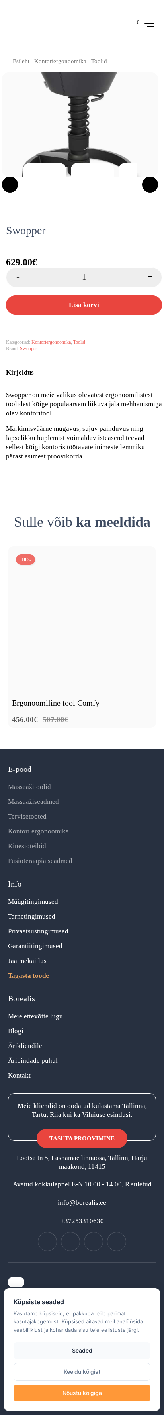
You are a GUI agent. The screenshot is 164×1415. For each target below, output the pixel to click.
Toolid (99, 61)
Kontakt (19, 1075)
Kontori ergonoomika (38, 831)
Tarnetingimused (31, 916)
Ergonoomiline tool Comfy (56, 702)
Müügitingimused (33, 901)
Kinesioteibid (27, 846)
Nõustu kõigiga (82, 1392)
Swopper (28, 348)
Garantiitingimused (35, 946)
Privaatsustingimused (38, 931)
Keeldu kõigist (82, 1371)
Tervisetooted (27, 816)
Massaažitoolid (29, 787)
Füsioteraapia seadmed (40, 861)
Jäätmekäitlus (27, 961)
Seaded (82, 1350)
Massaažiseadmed (33, 801)
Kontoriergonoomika (60, 61)
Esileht (21, 61)
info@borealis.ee (82, 1202)
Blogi (15, 1031)
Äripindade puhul (33, 1060)
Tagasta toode (28, 975)
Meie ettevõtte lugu (35, 1016)
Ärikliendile (25, 1046)
